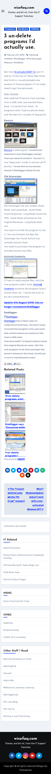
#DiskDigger (19, 59)
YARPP (21, 459)
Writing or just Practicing (16, 716)
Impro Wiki (8, 680)
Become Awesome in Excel (17, 659)
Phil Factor (9, 709)
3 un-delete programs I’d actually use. (19, 41)
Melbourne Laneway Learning (18, 687)
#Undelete (18, 63)
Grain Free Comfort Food (16, 601)
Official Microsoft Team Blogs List (21, 565)
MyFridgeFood (10, 694)
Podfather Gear (11, 572)
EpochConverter (11, 548)
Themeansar (25, 770)
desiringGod (9, 666)
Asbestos (8, 623)
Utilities (35, 29)
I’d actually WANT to (24, 72)
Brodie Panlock (11, 630)
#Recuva (8, 63)
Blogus (40, 766)
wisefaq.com (24, 8)
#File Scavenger (33, 59)
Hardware (23, 29)
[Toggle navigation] (2, 11)
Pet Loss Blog (10, 702)
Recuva (8, 150)
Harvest (7, 673)
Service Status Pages (14, 579)
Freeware (10, 29)
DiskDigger (10, 321)
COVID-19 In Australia (14, 637)
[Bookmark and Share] (12, 363)
